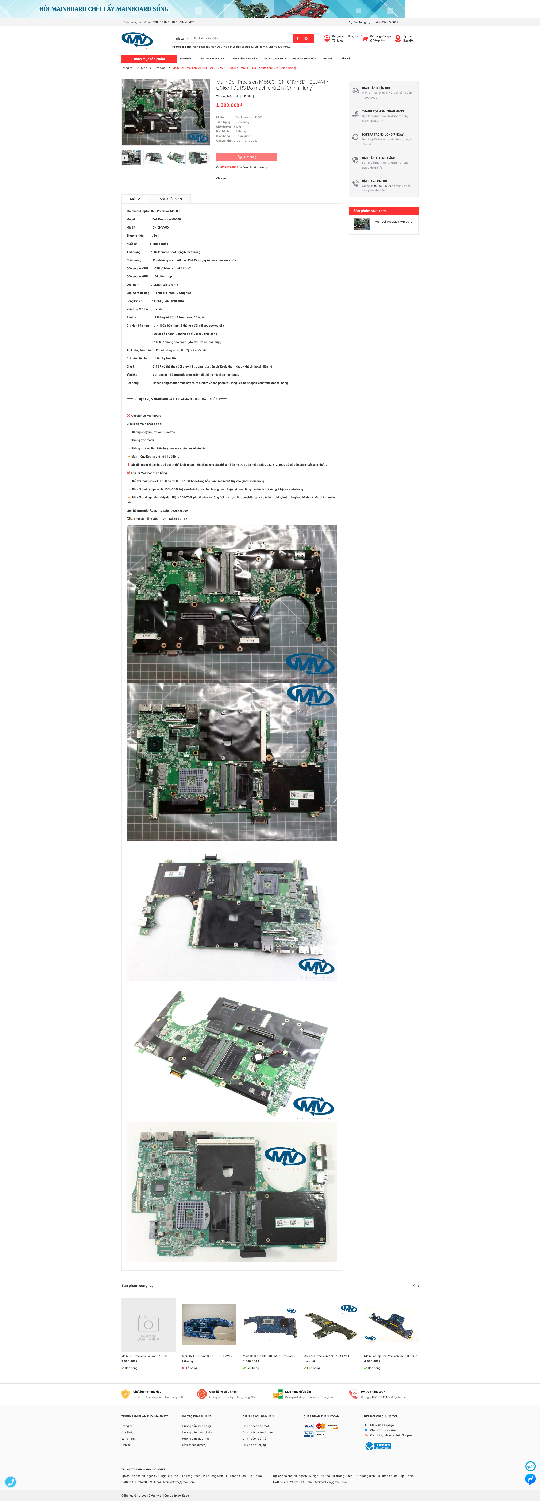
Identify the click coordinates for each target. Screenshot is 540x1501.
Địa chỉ (407, 36)
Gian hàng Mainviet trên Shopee (391, 1435)
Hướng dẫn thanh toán (197, 1432)
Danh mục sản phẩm (149, 59)
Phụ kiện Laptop (231, 46)
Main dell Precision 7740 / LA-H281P (327, 1356)
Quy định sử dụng (254, 1445)
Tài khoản (338, 40)
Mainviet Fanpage (382, 1425)
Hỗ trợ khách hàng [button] (197, 1416)
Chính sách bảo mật (256, 1426)
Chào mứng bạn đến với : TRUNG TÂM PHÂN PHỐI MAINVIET (159, 22)
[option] (132, 159)
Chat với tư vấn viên (383, 1430)
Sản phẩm (128, 1438)
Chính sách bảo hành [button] (259, 1416)
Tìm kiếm (303, 38)
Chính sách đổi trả (254, 1438)
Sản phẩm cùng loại (138, 1285)
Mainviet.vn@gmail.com (179, 1482)
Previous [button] (124, 157)
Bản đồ (408, 40)
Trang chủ (127, 1426)
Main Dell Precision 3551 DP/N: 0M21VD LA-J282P (215, 1356)
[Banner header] (202, 8)
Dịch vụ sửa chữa (278, 46)
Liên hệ (126, 1445)
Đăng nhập (338, 36)
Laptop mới (260, 46)
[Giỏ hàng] (364, 38)
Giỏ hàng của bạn (380, 36)
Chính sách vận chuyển (258, 1432)
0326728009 (389, 22)
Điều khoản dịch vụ (194, 1445)
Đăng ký (353, 36)
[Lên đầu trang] (532, 1493)
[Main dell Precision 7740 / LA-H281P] (331, 1325)
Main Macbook (201, 46)
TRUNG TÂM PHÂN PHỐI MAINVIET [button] (144, 1416)
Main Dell (216, 46)
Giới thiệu (127, 1432)
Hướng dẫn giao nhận (196, 1438)
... (290, 46)
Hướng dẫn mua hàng (196, 1426)
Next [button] (207, 157)
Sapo (185, 1495)
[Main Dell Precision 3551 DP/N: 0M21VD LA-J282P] (209, 1325)
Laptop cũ (247, 46)
